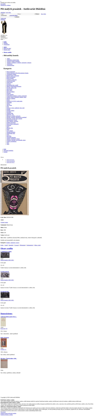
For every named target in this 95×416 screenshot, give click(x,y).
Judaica (8, 104)
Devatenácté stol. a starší (12, 85)
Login (2, 14)
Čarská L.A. (3, 349)
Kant (8, 106)
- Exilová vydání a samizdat (13, 61)
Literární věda (10, 113)
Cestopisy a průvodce (12, 79)
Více (2, 412)
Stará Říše (9, 136)
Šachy (8, 129)
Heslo (19, 14)
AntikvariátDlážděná (3, 19)
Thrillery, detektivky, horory (13, 138)
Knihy (2, 245)
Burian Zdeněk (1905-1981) (7, 260)
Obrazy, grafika (7, 248)
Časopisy (9, 83)
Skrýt (4, 412)
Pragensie (9, 125)
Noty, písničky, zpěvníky (12, 121)
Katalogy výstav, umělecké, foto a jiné (15, 108)
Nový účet (43, 14)
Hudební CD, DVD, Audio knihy (14, 101)
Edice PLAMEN (10, 91)
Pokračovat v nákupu (6, 5)
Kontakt (5, 152)
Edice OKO (9, 90)
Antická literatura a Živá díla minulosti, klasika (17, 73)
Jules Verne (9, 105)
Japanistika (9, 102)
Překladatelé (23, 245)
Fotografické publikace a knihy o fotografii (17, 95)
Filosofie (9, 93)
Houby (8, 99)
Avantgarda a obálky (11, 74)
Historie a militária (11, 98)
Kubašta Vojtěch (10, 110)
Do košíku (3, 4)
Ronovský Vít (4, 328)
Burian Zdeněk (10, 78)
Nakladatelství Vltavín (12, 120)
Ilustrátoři (11, 245)
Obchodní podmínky (8, 150)
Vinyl (8, 144)
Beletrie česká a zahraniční (13, 75)
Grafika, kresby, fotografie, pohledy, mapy (16, 97)
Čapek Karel (9, 82)
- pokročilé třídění (13, 15)
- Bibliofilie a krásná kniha (13, 60)
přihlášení (3, 12)
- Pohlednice (9, 64)
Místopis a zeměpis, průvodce (13, 116)
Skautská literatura (11, 132)
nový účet (8, 12)
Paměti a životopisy (11, 122)
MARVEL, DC (10, 114)
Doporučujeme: (6, 314)
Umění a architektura (11, 141)
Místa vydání (37, 245)
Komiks (8, 109)
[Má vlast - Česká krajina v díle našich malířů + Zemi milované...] (4, 367)
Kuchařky (9, 112)
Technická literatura (11, 137)
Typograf (16, 245)
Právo (8, 126)
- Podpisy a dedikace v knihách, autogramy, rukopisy (19, 62)
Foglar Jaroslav (10, 94)
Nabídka (6, 43)
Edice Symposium (11, 71)
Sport (8, 134)
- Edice (8, 58)
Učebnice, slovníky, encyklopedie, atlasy (16, 140)
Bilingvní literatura (11, 77)
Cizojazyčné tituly (11, 81)
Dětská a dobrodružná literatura (14, 86)
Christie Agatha (4, 222)
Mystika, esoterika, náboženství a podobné (16, 117)
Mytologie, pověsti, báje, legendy (14, 118)
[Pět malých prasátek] (15, 214)
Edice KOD (9, 89)
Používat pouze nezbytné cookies (8, 413)
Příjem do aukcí (7, 48)
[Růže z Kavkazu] (4, 346)
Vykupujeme (7, 44)
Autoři (6, 245)
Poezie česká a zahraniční (12, 124)
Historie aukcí (7, 49)
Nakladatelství (30, 245)
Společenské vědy (11, 133)
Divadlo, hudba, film (11, 87)
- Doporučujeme (10, 65)
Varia (8, 142)
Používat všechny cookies (7, 414)
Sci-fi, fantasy (10, 130)
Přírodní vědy (10, 128)
